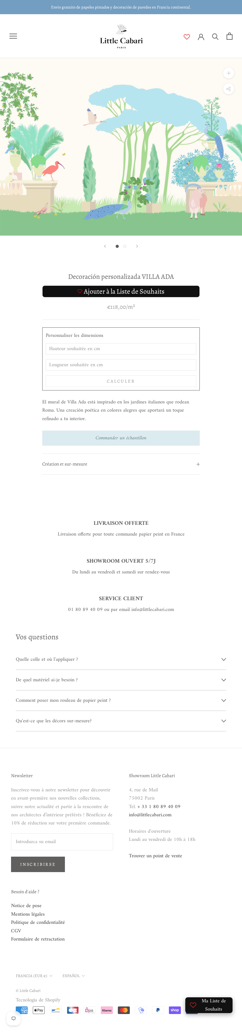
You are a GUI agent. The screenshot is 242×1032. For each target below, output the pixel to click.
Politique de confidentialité (38, 922)
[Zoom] (228, 73)
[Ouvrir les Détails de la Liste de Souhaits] (191, 37)
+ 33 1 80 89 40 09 (159, 806)
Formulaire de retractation (38, 939)
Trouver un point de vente (155, 856)
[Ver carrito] (230, 36)
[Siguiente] (137, 246)
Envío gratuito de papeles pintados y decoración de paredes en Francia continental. (121, 7)
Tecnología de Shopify (38, 1000)
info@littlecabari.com (150, 815)
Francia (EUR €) (31, 975)
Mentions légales (28, 914)
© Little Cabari (28, 990)
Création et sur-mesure (64, 464)
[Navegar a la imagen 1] (117, 246)
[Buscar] (215, 36)
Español (71, 975)
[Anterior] (105, 246)
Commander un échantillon (121, 438)
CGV (16, 931)
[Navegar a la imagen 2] (124, 246)
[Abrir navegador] (13, 36)
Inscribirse (38, 864)
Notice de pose (26, 905)
